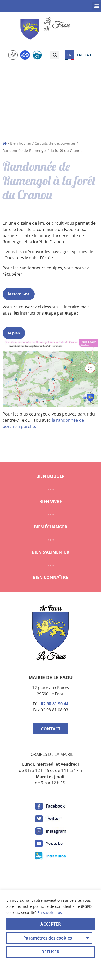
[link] (46, 29)
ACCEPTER (50, 924)
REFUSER (50, 952)
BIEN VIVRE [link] (50, 501)
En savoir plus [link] (50, 912)
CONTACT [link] (50, 729)
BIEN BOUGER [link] (50, 476)
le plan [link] (14, 333)
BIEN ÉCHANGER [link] (50, 527)
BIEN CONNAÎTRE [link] (50, 577)
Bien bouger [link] (20, 143)
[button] (96, 6)
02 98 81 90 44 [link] (54, 704)
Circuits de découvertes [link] (55, 143)
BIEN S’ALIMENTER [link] (50, 552)
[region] (50, 926)
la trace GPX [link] (19, 293)
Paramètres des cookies (47, 938)
